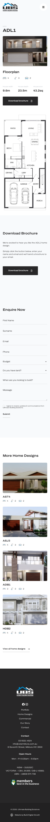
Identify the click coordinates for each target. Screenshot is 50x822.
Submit (6, 414)
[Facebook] (23, 704)
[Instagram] (26, 704)
